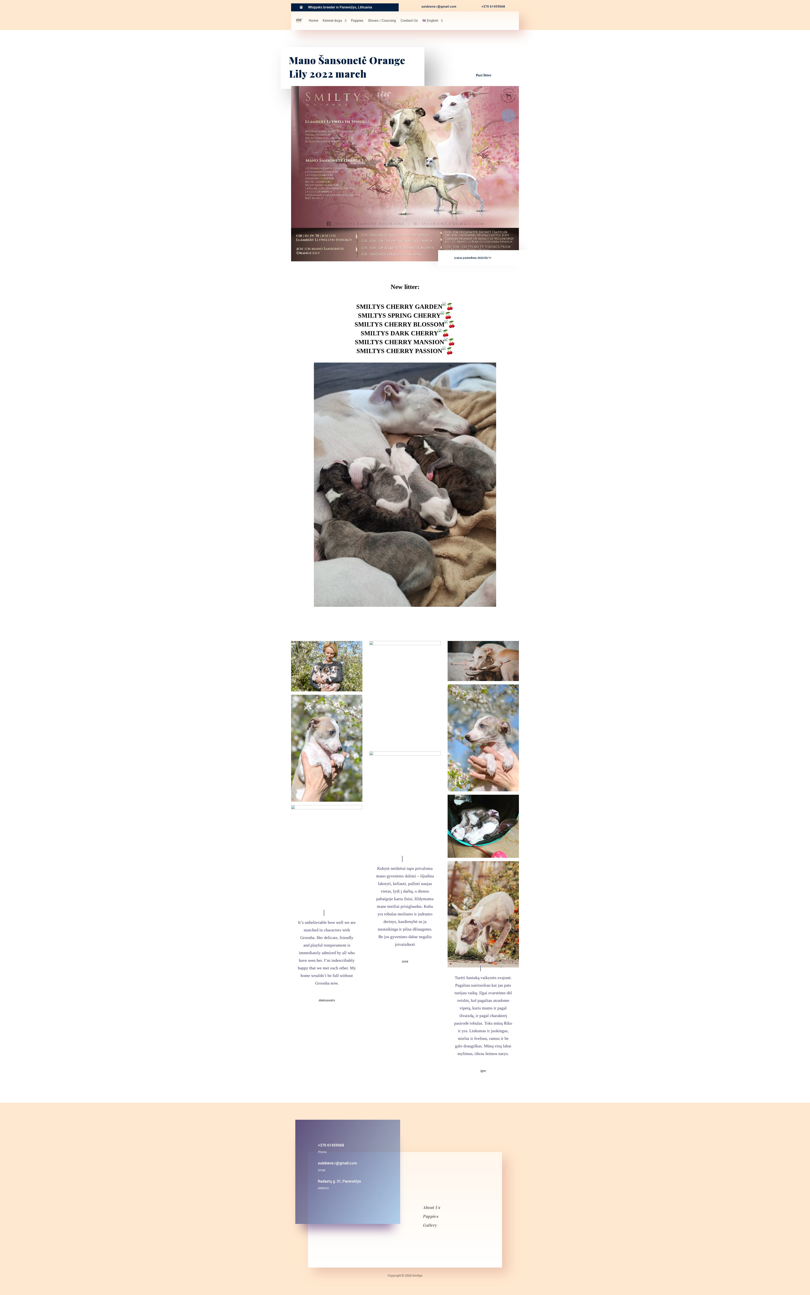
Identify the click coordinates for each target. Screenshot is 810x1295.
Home (313, 21)
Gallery (430, 1225)
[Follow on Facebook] (486, 20)
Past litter (483, 75)
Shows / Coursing (382, 21)
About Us (431, 1207)
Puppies (357, 21)
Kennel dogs (332, 21)
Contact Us (409, 21)
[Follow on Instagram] (497, 20)
